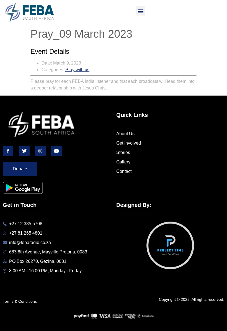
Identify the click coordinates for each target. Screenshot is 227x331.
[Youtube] (56, 151)
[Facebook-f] (8, 151)
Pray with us (77, 69)
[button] (140, 11)
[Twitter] (24, 151)
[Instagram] (40, 151)
